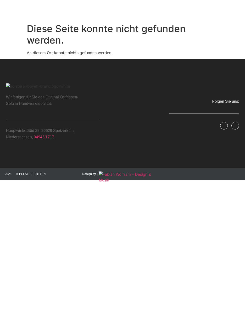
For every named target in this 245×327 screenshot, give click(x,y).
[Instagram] (235, 126)
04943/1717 (44, 137)
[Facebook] (224, 126)
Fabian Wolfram (162, 183)
